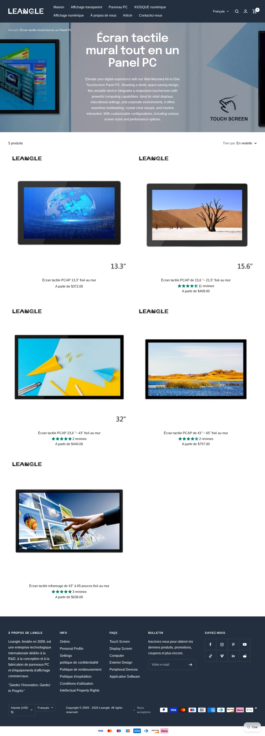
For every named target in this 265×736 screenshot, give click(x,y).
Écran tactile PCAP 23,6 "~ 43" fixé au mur (69, 433)
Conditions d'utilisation (76, 683)
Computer (117, 655)
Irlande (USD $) (19, 710)
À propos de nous (103, 15)
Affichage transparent (86, 7)
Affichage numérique (68, 15)
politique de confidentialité (79, 662)
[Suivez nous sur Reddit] (244, 656)
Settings (66, 655)
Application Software (125, 676)
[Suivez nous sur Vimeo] (222, 656)
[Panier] (254, 11)
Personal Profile (71, 648)
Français (219, 11)
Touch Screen (120, 641)
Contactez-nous (150, 15)
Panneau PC (118, 7)
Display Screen (121, 648)
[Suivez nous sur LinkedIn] (233, 656)
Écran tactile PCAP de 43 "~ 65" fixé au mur (196, 433)
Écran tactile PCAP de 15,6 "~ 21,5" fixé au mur (196, 280)
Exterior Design (121, 662)
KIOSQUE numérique (150, 7)
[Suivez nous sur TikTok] (210, 656)
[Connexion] (245, 11)
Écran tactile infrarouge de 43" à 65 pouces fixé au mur (69, 586)
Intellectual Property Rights (79, 690)
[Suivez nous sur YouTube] (244, 644)
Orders (65, 641)
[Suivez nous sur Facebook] (210, 644)
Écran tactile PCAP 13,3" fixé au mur (69, 280)
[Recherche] (237, 11)
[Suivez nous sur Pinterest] (233, 644)
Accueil (13, 30)
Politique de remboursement (80, 669)
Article (127, 15)
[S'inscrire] (190, 664)
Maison (58, 7)
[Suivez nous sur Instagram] (222, 644)
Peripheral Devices (124, 669)
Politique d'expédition (76, 676)
